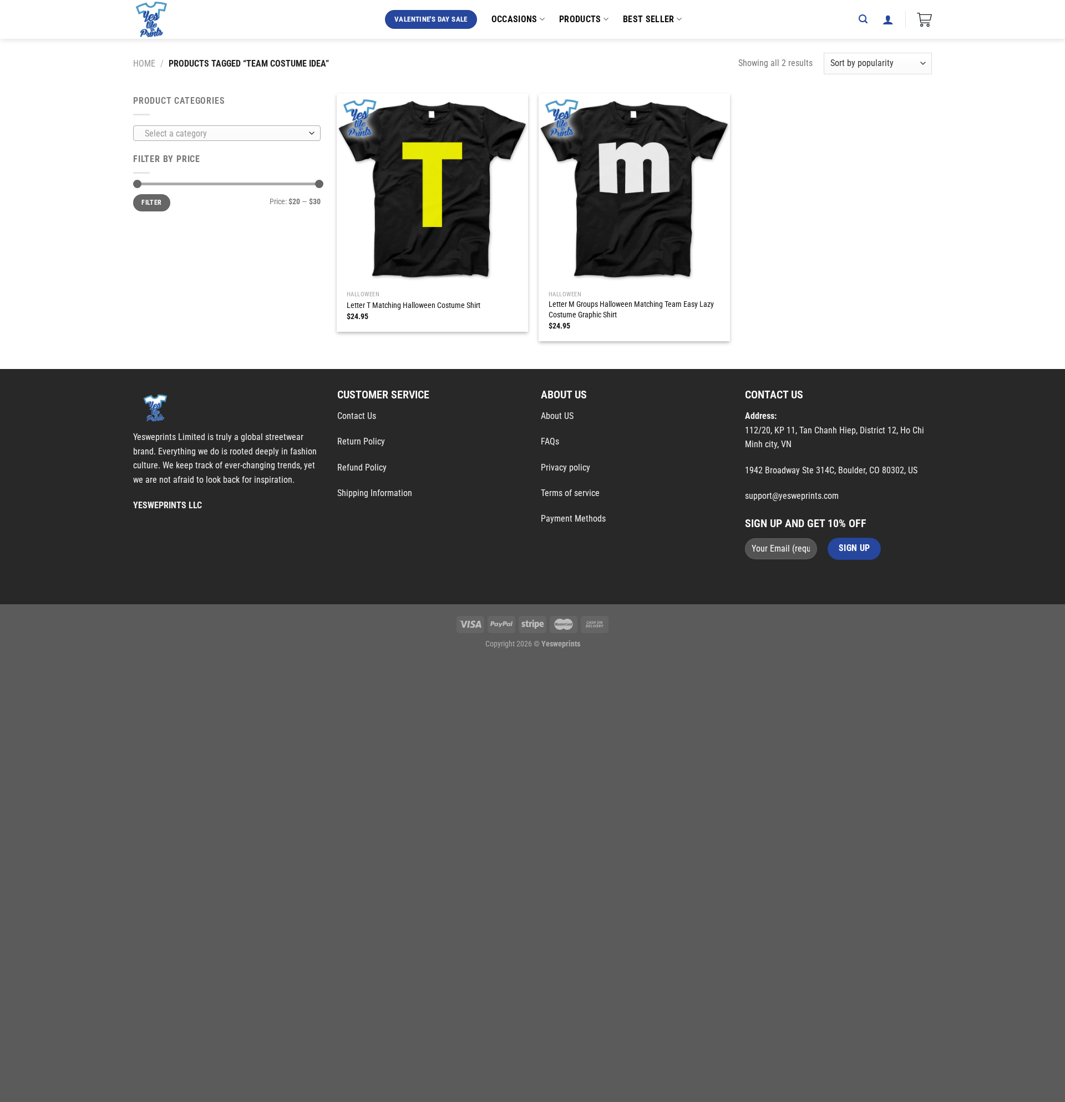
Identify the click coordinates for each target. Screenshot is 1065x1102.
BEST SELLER (648, 19)
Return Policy (361, 441)
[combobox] (227, 133)
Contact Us (356, 416)
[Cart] (924, 19)
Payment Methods (573, 518)
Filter (151, 202)
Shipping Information (374, 493)
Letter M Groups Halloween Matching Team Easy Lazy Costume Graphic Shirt (631, 310)
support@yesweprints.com (792, 496)
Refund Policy (362, 467)
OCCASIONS (514, 19)
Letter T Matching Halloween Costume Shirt (413, 305)
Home (144, 63)
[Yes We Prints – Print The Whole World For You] (162, 19)
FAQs (550, 441)
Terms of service (570, 493)
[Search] (863, 19)
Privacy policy (565, 467)
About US (557, 416)
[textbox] (224, 133)
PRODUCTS (580, 19)
